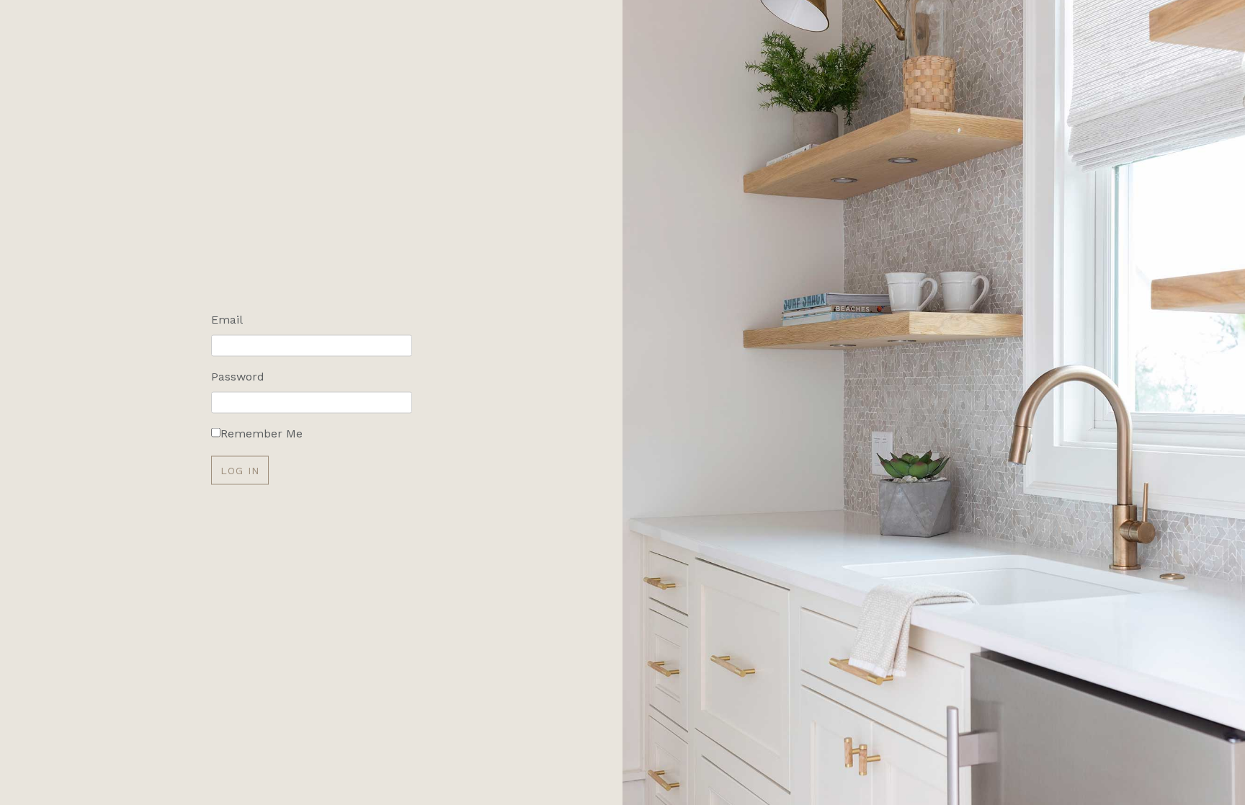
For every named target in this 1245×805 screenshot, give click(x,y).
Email (227, 319)
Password (237, 376)
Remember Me (261, 433)
